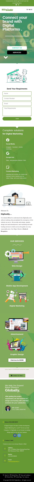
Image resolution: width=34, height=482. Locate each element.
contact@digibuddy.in (13, 461)
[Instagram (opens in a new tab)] (18, 5)
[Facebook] (15, 435)
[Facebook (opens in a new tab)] (16, 5)
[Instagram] (19, 435)
